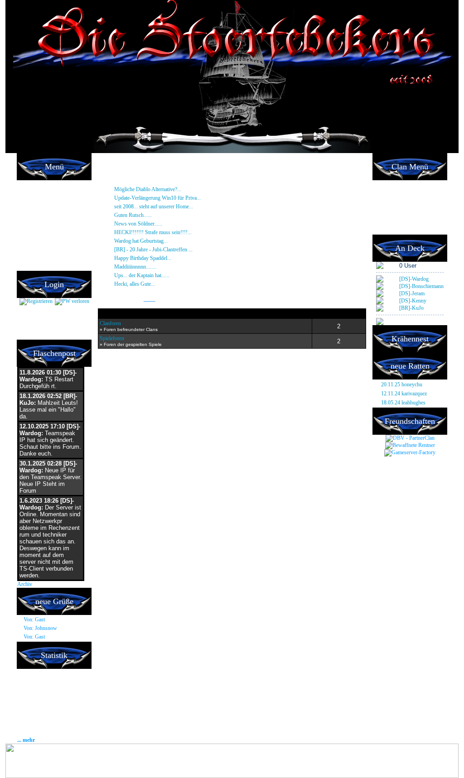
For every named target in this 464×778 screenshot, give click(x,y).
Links (149, 299)
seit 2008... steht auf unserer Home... (184, 206)
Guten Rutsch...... (163, 215)
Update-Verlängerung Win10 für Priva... (189, 198)
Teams (384, 184)
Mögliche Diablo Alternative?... (179, 189)
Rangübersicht (393, 220)
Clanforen (110, 323)
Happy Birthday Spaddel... (180, 258)
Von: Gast (34, 619)
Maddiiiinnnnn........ (167, 267)
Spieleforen (112, 338)
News (27, 184)
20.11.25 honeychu (401, 384)
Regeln (28, 229)
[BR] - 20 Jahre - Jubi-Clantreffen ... (183, 249)
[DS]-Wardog (414, 279)
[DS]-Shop (32, 202)
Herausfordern (393, 193)
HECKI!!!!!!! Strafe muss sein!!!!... (182, 232)
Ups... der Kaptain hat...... (172, 275)
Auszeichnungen (395, 211)
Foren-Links (390, 229)
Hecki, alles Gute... (163, 284)
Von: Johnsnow (40, 628)
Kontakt (29, 266)
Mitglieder (31, 211)
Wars (382, 202)
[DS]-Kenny (412, 301)
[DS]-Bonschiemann (421, 286)
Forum (28, 193)
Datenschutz (35, 256)
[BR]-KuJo (411, 308)
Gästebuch (33, 220)
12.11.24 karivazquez (404, 393)
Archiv (24, 584)
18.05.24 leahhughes (403, 402)
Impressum (33, 247)
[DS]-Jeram (412, 293)
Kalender (30, 238)
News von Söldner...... (170, 224)
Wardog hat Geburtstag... (170, 241)
